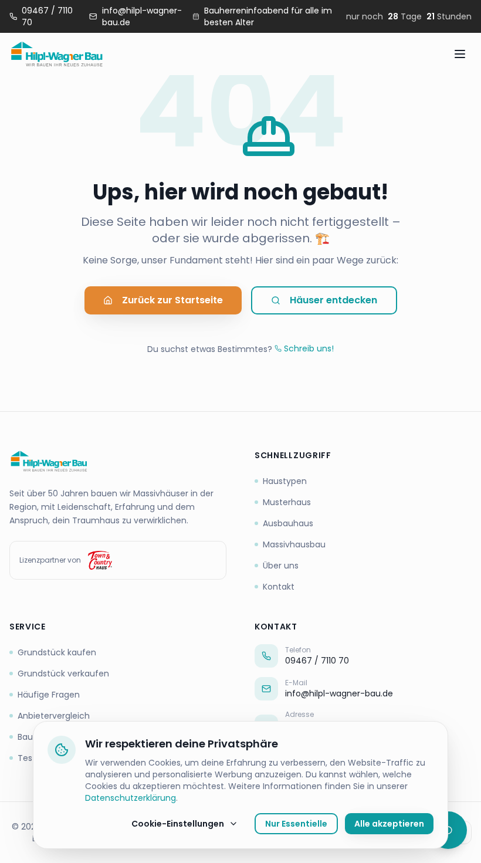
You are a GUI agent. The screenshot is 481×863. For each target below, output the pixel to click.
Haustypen (285, 481)
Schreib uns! (309, 348)
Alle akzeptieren (389, 824)
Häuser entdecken (333, 300)
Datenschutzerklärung (130, 798)
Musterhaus (287, 502)
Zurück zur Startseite (172, 300)
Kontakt (278, 587)
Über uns (281, 565)
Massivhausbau (294, 544)
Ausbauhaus (288, 523)
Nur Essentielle (296, 824)
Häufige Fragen (49, 694)
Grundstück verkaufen (63, 673)
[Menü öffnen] (460, 54)
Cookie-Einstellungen (177, 824)
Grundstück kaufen (57, 652)
